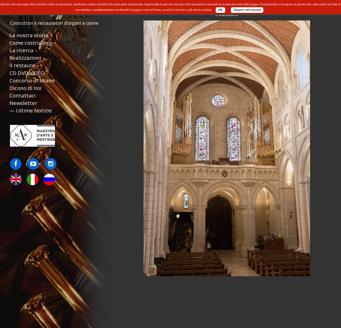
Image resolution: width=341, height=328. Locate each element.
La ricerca (21, 50)
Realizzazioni (25, 57)
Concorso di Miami (32, 80)
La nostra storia (28, 35)
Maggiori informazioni (247, 10)
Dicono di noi (25, 87)
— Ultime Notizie (30, 110)
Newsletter (23, 102)
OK (220, 10)
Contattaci (22, 95)
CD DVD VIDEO (27, 72)
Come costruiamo (31, 42)
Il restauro (22, 65)
